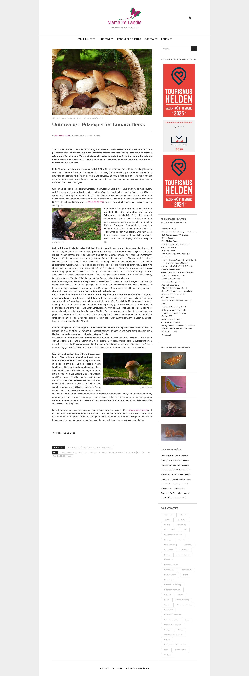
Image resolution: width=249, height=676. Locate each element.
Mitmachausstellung (172, 590)
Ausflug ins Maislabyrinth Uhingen (175, 460)
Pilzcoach (131, 452)
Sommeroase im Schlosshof (172, 488)
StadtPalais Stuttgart (172, 625)
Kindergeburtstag (171, 565)
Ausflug (167, 520)
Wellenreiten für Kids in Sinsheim (174, 456)
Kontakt (166, 39)
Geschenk (188, 545)
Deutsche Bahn (170, 530)
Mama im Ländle (62, 136)
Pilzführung (143, 452)
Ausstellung (182, 520)
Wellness (168, 655)
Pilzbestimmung (116, 452)
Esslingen (168, 540)
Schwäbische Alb (171, 620)
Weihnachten (180, 650)
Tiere (180, 630)
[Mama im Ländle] (124, 16)
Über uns (104, 668)
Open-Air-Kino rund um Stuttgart (174, 484)
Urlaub (167, 640)
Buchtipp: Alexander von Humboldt (175, 465)
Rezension (168, 610)
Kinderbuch (169, 560)
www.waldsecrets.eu (138, 410)
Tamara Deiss (59, 456)
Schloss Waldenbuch (172, 615)
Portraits (151, 39)
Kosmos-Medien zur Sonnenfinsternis (176, 474)
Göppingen (168, 550)
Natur (104, 452)
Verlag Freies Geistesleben (175, 645)
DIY (185, 530)
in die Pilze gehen (91, 452)
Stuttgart (167, 630)
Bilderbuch (181, 525)
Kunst (185, 575)
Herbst (167, 555)
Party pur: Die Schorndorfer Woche (175, 493)
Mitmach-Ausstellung (172, 585)
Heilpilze (77, 452)
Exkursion (66, 452)
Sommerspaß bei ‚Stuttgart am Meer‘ (176, 470)
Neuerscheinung (182, 600)
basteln (167, 525)
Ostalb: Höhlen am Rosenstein (173, 498)
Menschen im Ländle (77, 447)
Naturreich (94, 447)
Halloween (184, 550)
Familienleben (86, 39)
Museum (167, 595)
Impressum (117, 668)
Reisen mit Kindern (184, 605)
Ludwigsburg (169, 580)
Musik (180, 595)
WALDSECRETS (96, 202)
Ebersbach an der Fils (173, 535)
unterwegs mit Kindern (173, 635)
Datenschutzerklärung (137, 668)
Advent (182, 515)
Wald (69, 456)
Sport (187, 620)
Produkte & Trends (129, 39)
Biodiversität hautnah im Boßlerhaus (176, 479)
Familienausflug (170, 545)
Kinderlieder (169, 570)
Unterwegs (106, 39)
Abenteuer (168, 515)
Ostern (167, 605)
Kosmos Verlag (170, 575)
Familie (182, 540)
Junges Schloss (183, 555)
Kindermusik (186, 570)
